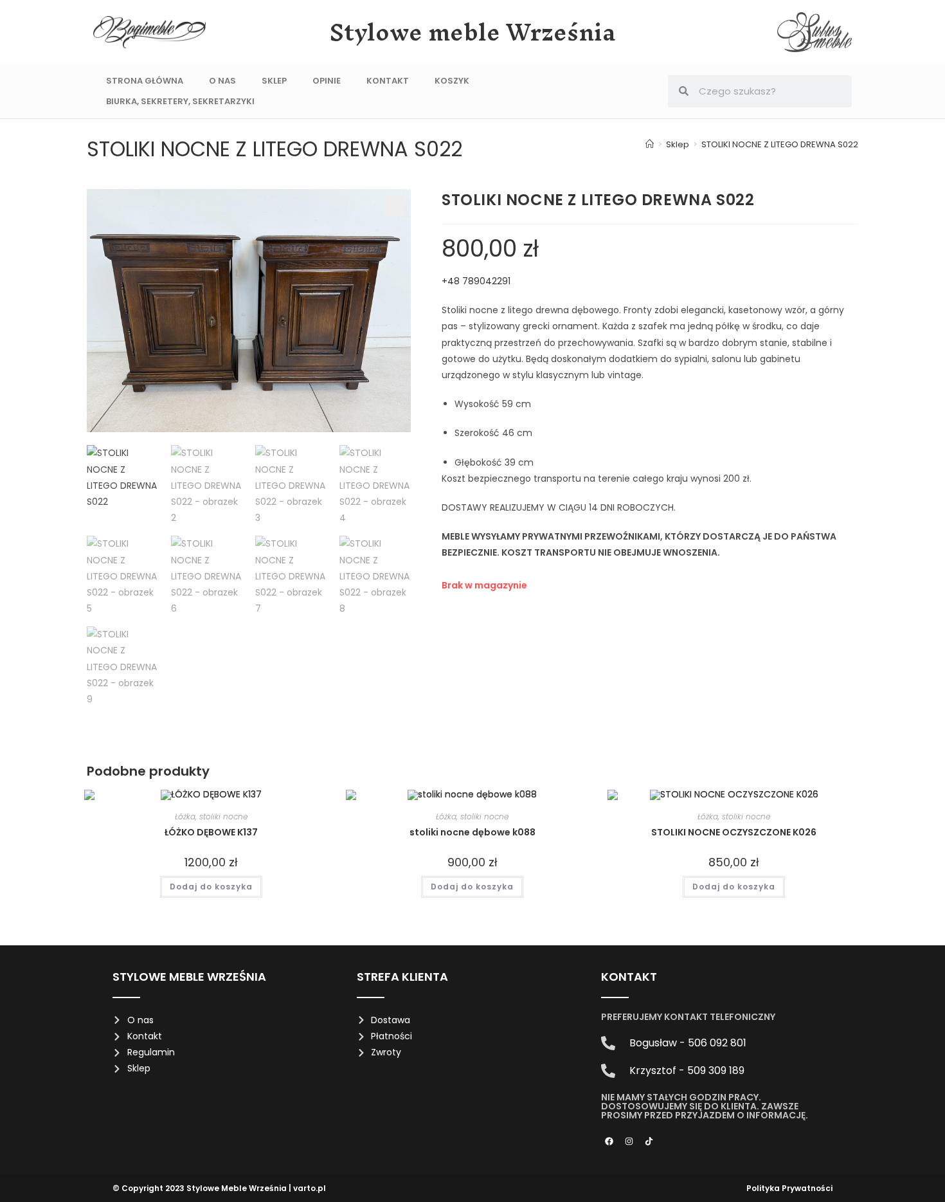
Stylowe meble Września (473, 32)
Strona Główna (144, 81)
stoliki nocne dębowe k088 (473, 832)
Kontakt (387, 81)
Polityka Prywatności (789, 1188)
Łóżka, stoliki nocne (211, 816)
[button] (394, 206)
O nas (222, 81)
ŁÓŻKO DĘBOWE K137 (211, 832)
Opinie (326, 81)
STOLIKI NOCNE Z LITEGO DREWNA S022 (779, 144)
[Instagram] (629, 1141)
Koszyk (452, 81)
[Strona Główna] (649, 144)
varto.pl (309, 1188)
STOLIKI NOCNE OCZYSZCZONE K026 (733, 832)
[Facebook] (609, 1141)
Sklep (274, 81)
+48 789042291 (477, 281)
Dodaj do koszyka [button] (211, 886)
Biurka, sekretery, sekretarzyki (180, 101)
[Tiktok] (649, 1141)
